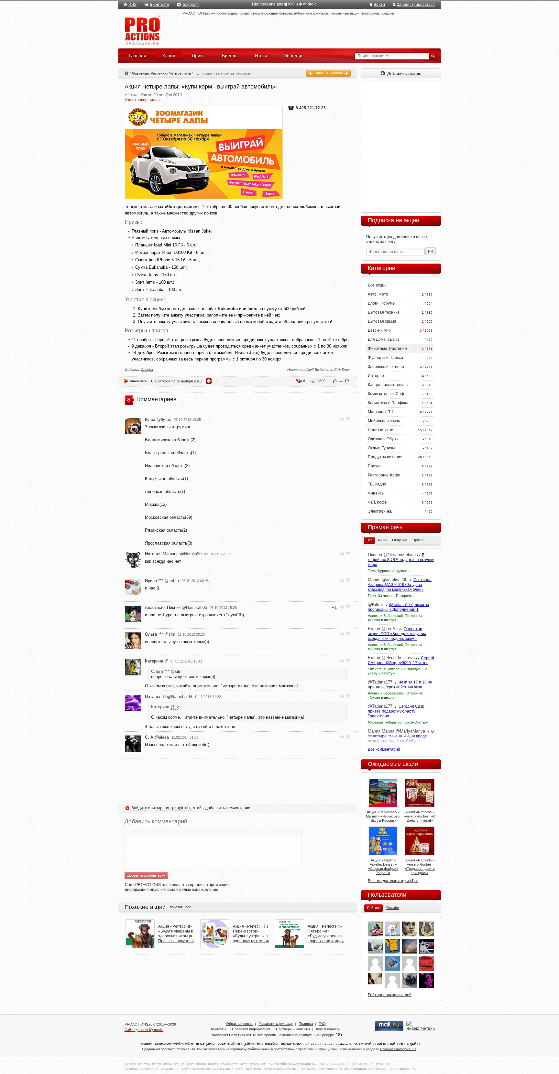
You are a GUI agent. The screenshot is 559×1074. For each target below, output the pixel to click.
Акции (126, 73)
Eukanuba (335, 73)
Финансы (376, 493)
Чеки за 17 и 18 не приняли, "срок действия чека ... (400, 684)
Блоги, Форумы (381, 303)
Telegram (190, 4)
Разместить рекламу (275, 1024)
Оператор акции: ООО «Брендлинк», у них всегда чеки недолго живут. (397, 634)
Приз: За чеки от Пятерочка (390, 596)
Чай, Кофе (377, 502)
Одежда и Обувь (383, 439)
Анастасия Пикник (176, 607)
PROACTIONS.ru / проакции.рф (142, 30)
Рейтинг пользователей (389, 995)
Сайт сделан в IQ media (144, 1030)
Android (310, 4)
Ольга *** (160, 634)
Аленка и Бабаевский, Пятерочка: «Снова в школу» (395, 618)
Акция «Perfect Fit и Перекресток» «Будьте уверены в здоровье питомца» (251, 933)
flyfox (158, 419)
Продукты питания (385, 457)
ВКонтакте (159, 4)
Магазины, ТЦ (380, 412)
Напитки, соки (380, 430)
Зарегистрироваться (416, 4)
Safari (318, 73)
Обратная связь (239, 1024)
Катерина (159, 661)
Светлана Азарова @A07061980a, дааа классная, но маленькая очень (400, 585)
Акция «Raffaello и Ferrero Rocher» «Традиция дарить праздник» (420, 866)
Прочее (375, 466)
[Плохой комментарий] (348, 419)
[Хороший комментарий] (342, 419)
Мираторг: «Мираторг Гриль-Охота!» (398, 722)
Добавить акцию (403, 73)
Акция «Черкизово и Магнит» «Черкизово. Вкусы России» (383, 816)
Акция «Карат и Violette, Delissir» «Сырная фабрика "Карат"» (383, 866)
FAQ (322, 1024)
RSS (132, 4)
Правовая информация (251, 1029)
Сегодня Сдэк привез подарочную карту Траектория (396, 711)
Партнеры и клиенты (293, 1029)
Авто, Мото (378, 294)
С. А (157, 737)
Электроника (380, 511)
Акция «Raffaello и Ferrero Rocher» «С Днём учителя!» (420, 816)
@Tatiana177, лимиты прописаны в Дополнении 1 (398, 607)
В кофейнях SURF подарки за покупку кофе (401, 560)
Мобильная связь (384, 421)
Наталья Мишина (173, 553)
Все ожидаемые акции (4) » (393, 881)
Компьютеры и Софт (387, 393)
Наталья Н (168, 696)
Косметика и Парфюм (388, 403)
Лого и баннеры (328, 1029)
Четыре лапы (180, 73)
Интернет (377, 375)
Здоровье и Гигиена (386, 366)
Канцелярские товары (388, 384)
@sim (175, 671)
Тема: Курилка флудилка (388, 571)
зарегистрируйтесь (173, 808)
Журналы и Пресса (385, 357)
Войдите (139, 808)
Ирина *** (162, 580)
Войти (379, 4)
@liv (174, 706)
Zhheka (147, 369)
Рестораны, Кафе (384, 475)
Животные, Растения (149, 73)
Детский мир (379, 330)
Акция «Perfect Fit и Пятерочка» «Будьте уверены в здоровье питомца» (326, 933)
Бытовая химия (382, 321)
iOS (291, 4)
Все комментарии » (385, 749)
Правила (306, 1024)
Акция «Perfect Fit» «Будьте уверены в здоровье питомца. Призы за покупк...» (176, 933)
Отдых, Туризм (381, 448)
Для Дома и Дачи (383, 339)
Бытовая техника (384, 312)
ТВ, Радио (377, 484)
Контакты (218, 1029)
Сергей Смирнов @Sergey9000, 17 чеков (401, 660)
